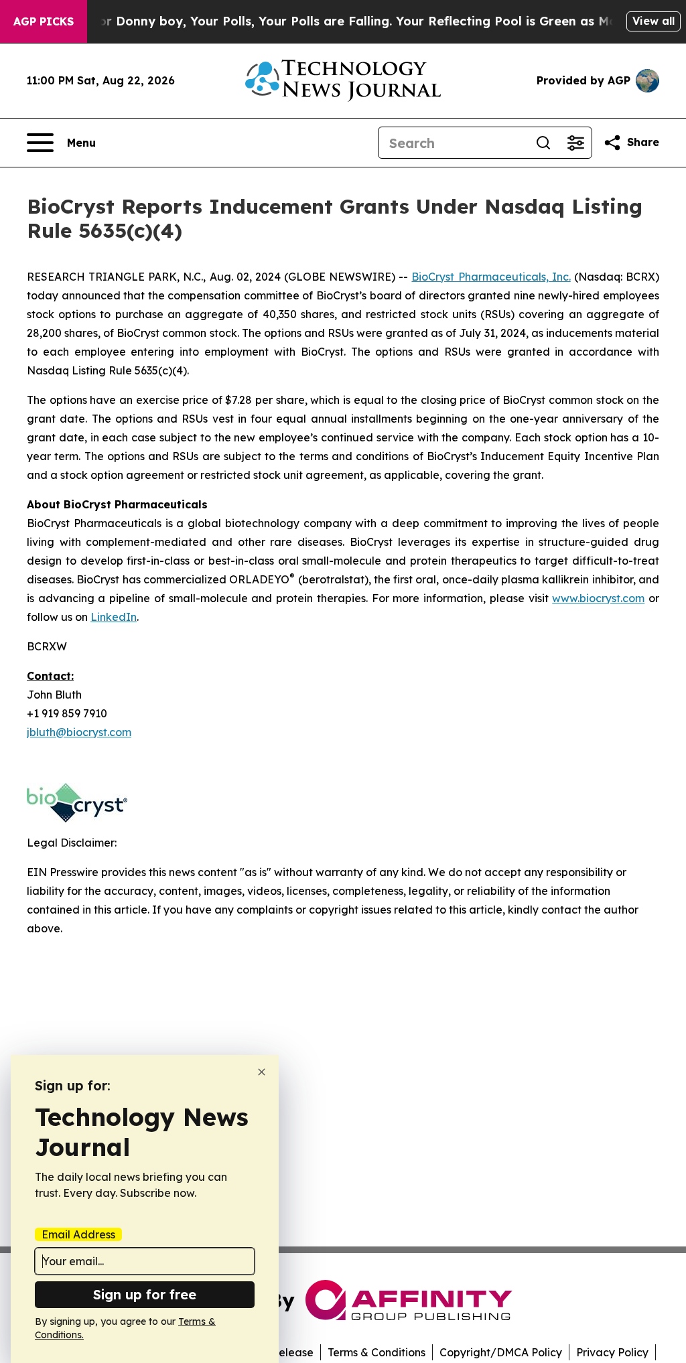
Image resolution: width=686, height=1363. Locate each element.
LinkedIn (113, 617)
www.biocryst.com (598, 598)
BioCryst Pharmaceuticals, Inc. (490, 276)
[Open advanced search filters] (575, 142)
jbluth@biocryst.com (79, 732)
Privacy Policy (612, 1352)
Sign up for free (144, 1294)
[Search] (543, 142)
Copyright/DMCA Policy (500, 1352)
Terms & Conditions (376, 1352)
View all (653, 20)
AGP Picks (43, 21)
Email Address (78, 1234)
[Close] (261, 1072)
